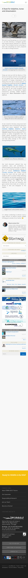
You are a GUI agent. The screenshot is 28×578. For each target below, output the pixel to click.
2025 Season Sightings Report (8, 261)
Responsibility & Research (9, 498)
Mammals (9, 284)
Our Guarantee (6, 494)
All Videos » (23, 250)
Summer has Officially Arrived (12, 289)
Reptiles (19, 284)
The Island (14, 342)
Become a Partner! (7, 506)
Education (14, 266)
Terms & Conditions (13, 567)
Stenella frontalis (18, 85)
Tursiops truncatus (7, 172)
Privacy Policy (20, 567)
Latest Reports (14, 260)
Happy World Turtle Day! (11, 268)
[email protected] (10, 530)
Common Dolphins (8, 129)
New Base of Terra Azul (10, 335)
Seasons (14, 263)
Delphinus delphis (20, 129)
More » (24, 339)
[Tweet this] (6, 20)
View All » (24, 275)
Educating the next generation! (12, 331)
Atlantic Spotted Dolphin (12, 68)
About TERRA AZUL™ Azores (10, 490)
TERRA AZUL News (14, 330)
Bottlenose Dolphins (19, 171)
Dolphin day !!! (9, 271)
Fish (16, 284)
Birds (13, 284)
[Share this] (3, 20)
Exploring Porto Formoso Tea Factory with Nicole (16, 344)
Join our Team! (6, 502)
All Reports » (23, 263)
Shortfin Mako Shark (10, 280)
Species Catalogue (14, 278)
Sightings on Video (14, 249)
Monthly (18, 263)
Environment (14, 287)
